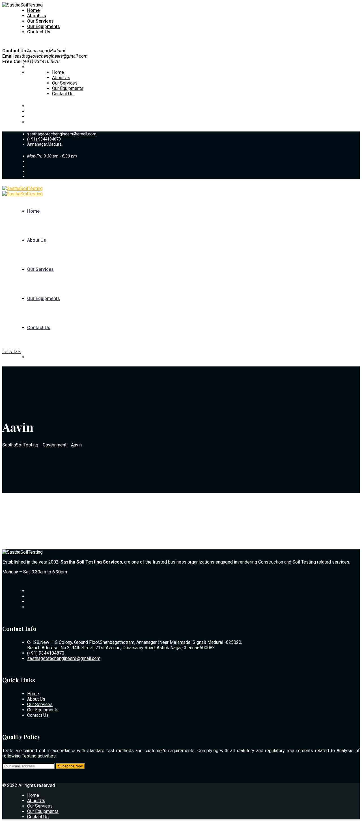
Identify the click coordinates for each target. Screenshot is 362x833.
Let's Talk (11, 351)
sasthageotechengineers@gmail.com (51, 56)
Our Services (40, 21)
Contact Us (38, 31)
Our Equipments (43, 26)
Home (33, 10)
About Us (36, 15)
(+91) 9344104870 (44, 139)
